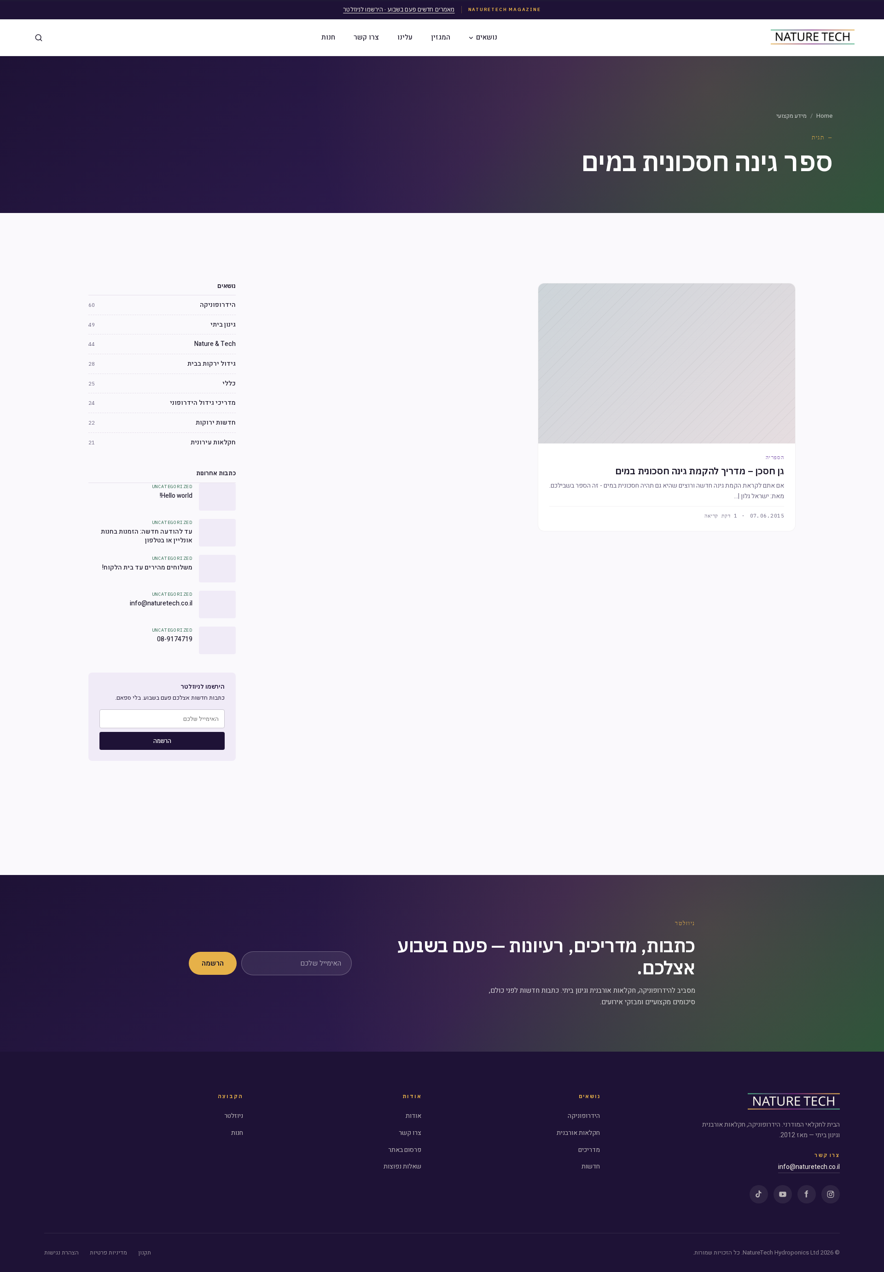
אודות (413, 1116)
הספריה (775, 457)
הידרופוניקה (584, 1116)
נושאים (486, 37)
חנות (328, 37)
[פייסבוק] (806, 1194)
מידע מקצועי (791, 115)
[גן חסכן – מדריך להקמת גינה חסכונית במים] (666, 363)
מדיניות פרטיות (108, 1252)
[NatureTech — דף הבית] (813, 38)
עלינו (405, 37)
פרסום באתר (404, 1150)
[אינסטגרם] (830, 1194)
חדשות (591, 1166)
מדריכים (589, 1150)
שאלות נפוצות (402, 1166)
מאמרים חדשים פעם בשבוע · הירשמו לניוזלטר (398, 9)
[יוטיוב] (783, 1194)
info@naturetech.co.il (809, 1167)
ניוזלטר (233, 1116)
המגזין (440, 37)
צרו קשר (366, 37)
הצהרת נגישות (61, 1252)
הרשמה (162, 741)
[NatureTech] (794, 1102)
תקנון (144, 1252)
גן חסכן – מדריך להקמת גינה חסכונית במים (699, 471)
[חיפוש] (38, 38)
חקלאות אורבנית (578, 1133)
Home (824, 115)
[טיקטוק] (759, 1194)
